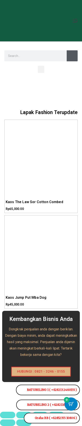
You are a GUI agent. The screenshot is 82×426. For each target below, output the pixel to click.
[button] (41, 69)
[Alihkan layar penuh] (23, 415)
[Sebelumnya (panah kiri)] (7, 422)
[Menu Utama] (75, 21)
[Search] (72, 55)
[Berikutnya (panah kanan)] (23, 422)
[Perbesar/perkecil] (7, 415)
